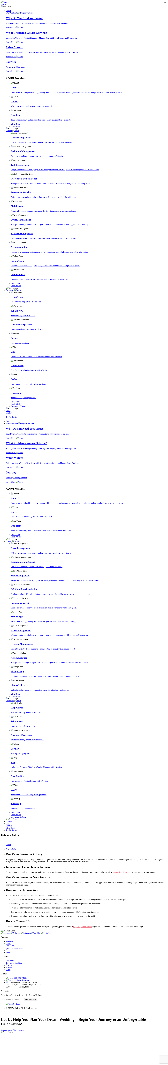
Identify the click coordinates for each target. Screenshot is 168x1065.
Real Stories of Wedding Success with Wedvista (29, 370)
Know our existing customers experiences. (27, 329)
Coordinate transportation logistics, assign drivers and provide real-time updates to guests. (45, 265)
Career (14, 101)
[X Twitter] (16, 933)
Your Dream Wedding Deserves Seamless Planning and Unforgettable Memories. (37, 23)
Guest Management (21, 137)
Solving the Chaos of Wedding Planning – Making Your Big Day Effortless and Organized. (41, 38)
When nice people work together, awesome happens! (31, 106)
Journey (11, 61)
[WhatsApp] (46, 933)
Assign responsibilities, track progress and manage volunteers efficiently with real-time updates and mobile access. (55, 170)
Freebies (9, 821)
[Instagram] (26, 933)
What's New (17, 310)
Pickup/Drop (17, 261)
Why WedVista (12, 13)
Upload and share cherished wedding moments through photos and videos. (40, 279)
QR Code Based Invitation (24, 178)
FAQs (14, 379)
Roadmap (16, 393)
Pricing (8, 411)
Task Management (20, 165)
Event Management (21, 219)
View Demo (10, 828)
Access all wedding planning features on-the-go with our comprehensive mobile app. (43, 211)
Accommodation (19, 247)
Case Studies (17, 365)
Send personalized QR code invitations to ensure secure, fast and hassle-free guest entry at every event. (50, 183)
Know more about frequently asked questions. (28, 384)
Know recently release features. (23, 315)
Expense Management (22, 233)
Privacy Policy (11, 849)
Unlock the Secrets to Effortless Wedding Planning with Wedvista (36, 357)
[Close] (165, 2)
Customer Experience (21, 324)
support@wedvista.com (122, 872)
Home (8, 11)
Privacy (9, 965)
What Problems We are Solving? (26, 32)
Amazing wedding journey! (16, 67)
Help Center (17, 297)
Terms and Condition (14, 963)
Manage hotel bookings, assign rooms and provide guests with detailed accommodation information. (49, 252)
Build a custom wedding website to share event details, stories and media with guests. (44, 197)
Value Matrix (14, 47)
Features (9, 131)
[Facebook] (6, 933)
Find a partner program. (20, 343)
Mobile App (17, 206)
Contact (9, 413)
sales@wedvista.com (20, 980)
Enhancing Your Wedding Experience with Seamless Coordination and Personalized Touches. (42, 52)
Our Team (16, 115)
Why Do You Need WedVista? (24, 18)
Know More (11, 27)
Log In (3, 4)
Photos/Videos (18, 274)
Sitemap (9, 967)
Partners (15, 338)
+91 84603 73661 (20, 978)
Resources (10, 290)
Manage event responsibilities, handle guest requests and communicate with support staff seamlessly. (49, 224)
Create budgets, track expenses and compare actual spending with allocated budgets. (43, 238)
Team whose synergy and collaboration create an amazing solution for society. (41, 120)
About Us (15, 87)
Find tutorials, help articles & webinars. (26, 302)
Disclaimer (10, 961)
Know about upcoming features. (23, 398)
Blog (13, 351)
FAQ (8, 970)
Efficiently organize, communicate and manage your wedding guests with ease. (41, 142)
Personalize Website (21, 192)
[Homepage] (4, 2)
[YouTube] (36, 933)
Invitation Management (23, 151)
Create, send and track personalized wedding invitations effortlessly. (37, 156)
